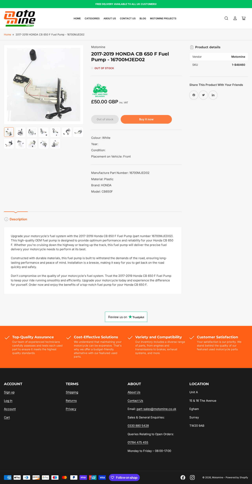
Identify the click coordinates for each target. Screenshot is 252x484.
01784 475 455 (138, 442)
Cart (7, 417)
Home (77, 18)
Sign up (9, 392)
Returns (71, 400)
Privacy (71, 409)
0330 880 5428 (138, 425)
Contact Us (128, 18)
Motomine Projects (163, 18)
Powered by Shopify (237, 477)
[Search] (226, 18)
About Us (110, 18)
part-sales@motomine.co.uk (156, 409)
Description (18, 219)
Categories (92, 18)
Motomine (98, 47)
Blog (143, 18)
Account (10, 409)
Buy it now (146, 119)
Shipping (72, 392)
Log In (8, 400)
